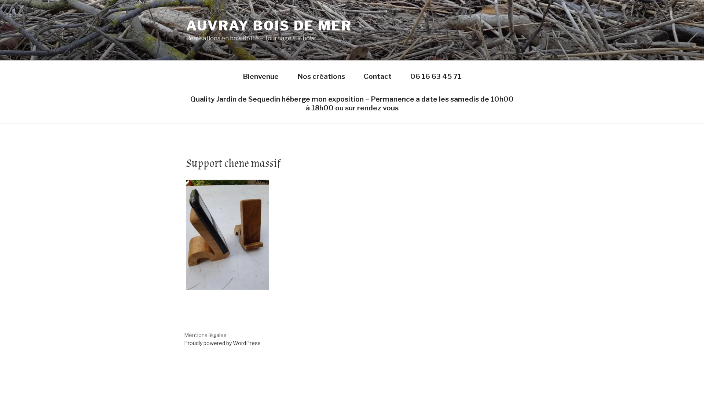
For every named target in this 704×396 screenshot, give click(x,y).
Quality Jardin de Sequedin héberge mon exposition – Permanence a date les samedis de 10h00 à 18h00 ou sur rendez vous (352, 103)
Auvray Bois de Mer (269, 26)
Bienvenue (261, 76)
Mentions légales (205, 335)
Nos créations (321, 76)
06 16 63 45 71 (435, 76)
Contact (378, 76)
